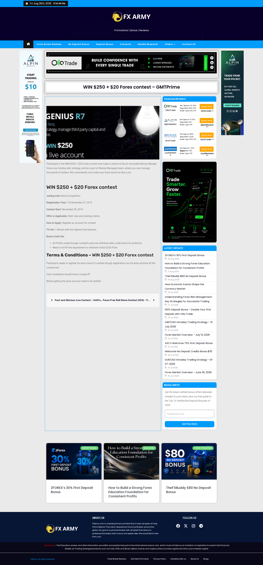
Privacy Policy (159, 559)
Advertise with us (178, 559)
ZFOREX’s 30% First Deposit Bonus (72, 490)
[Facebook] (178, 526)
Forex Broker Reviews (49, 44)
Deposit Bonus (104, 44)
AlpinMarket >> (207, 125)
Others (169, 44)
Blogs (206, 559)
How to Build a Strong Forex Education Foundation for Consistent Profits (130, 492)
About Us (195, 559)
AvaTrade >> (207, 139)
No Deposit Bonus (78, 44)
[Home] (28, 44)
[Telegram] (201, 526)
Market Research (148, 44)
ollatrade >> (207, 110)
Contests (125, 44)
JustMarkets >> (207, 154)
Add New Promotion (140, 559)
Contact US (189, 44)
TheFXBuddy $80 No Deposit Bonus (188, 490)
